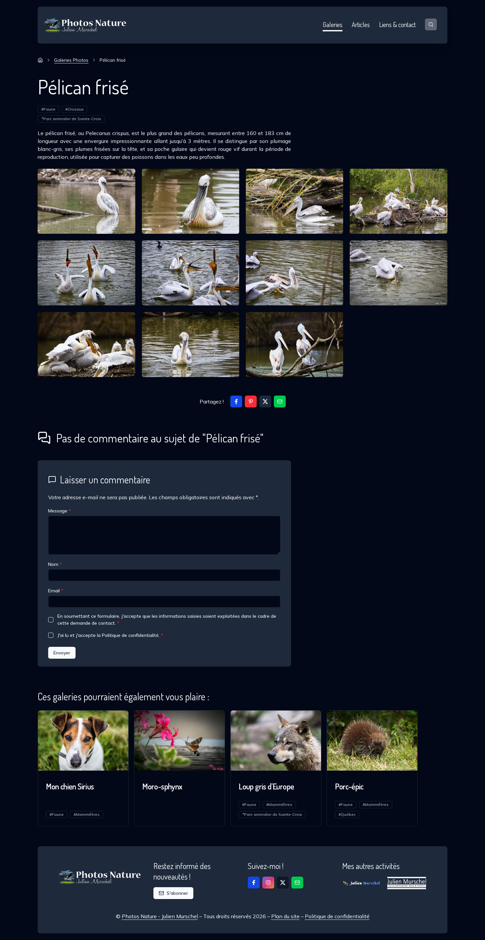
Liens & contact (397, 24)
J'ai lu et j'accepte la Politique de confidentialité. (110, 635)
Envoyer (61, 653)
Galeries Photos (71, 60)
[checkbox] (50, 619)
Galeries (332, 24)
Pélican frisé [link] (113, 60)
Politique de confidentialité (337, 916)
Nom (55, 564)
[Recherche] (431, 24)
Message (59, 510)
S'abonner (177, 893)
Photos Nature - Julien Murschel (160, 916)
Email (55, 590)
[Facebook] (236, 401)
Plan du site (285, 916)
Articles (361, 24)
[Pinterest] (251, 401)
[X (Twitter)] (265, 401)
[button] (280, 401)
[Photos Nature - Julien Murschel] (85, 25)
